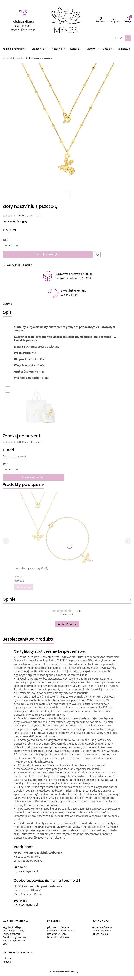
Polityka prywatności (14, 940)
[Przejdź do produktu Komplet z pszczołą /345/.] (55, 529)
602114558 (20, 867)
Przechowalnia (100, 933)
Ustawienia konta (101, 930)
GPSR (5, 943)
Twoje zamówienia (102, 927)
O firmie (7, 958)
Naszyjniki (20, 58)
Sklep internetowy (63, 971)
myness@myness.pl (26, 871)
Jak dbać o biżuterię (58, 927)
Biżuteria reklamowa (58, 937)
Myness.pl (7, 58)
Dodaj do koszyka (47, 254)
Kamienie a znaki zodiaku (61, 930)
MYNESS (7, 304)
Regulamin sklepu (12, 927)
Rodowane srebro (57, 933)
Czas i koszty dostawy (14, 937)
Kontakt (7, 961)
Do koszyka (24, 587)
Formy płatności (11, 933)
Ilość (5, 239)
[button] (128, 38)
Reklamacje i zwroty (13, 930)
